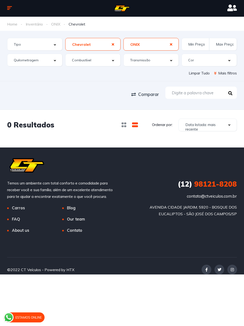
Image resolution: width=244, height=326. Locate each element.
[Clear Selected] (113, 44)
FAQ (16, 218)
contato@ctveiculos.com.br (212, 196)
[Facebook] (206, 269)
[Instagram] (232, 269)
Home (12, 24)
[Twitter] (219, 269)
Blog (71, 207)
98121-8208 (207, 184)
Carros (18, 207)
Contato (74, 230)
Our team (76, 218)
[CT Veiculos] (122, 8)
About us (20, 230)
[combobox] (34, 44)
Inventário (34, 24)
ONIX (55, 24)
